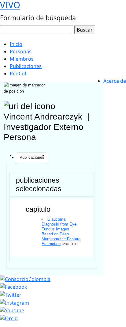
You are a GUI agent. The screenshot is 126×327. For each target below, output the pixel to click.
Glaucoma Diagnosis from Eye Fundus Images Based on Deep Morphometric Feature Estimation (61, 231)
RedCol (18, 73)
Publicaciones (26, 66)
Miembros (22, 58)
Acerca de (114, 81)
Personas (20, 51)
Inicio (16, 44)
